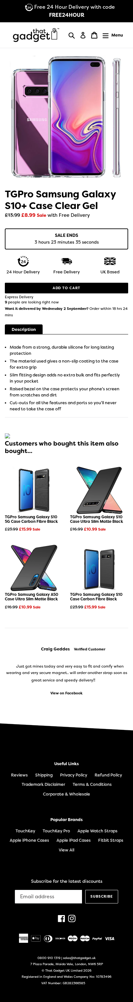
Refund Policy (108, 775)
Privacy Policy (73, 775)
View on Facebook (66, 693)
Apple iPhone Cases (29, 840)
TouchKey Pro (56, 831)
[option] (66, 671)
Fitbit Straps (110, 840)
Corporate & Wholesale (66, 794)
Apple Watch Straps (97, 831)
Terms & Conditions (92, 784)
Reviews (19, 775)
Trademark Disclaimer (43, 784)
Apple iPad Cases (73, 840)
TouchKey (25, 831)
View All (66, 850)
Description (24, 329)
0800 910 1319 (48, 958)
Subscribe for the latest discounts (66, 881)
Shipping (44, 775)
